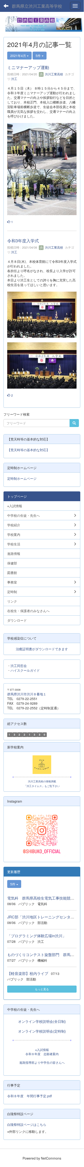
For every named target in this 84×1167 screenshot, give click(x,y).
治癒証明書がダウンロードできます (42, 649)
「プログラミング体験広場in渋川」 (36, 935)
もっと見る (42, 989)
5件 (39, 55)
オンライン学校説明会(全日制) (42, 1021)
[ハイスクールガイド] (42, 764)
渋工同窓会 (18, 665)
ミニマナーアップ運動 (28, 67)
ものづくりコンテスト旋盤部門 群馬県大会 (44, 954)
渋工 (14, 79)
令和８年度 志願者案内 (42, 1054)
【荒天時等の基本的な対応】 (28, 449)
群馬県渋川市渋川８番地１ (26, 694)
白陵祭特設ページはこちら (26, 1124)
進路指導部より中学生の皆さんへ (42, 1062)
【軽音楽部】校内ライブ (27, 973)
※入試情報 (42, 1049)
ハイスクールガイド (25, 670)
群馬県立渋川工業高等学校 (37, 6)
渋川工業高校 (53, 74)
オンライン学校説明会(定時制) (42, 1031)
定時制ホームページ (22, 478)
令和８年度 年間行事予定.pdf (29, 1096)
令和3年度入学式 (23, 240)
